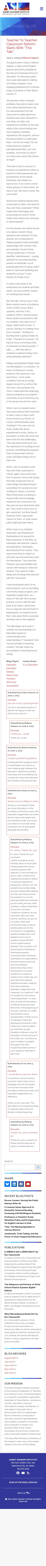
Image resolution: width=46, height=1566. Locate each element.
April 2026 (9, 1373)
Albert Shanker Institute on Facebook (17, 1473)
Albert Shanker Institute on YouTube (23, 1473)
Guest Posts (12, 675)
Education (11, 664)
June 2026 (9, 1365)
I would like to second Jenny (22, 1074)
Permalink (12, 700)
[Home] (16, 8)
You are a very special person (23, 703)
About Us (21, 1493)
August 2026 (10, 1358)
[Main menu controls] (41, 8)
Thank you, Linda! (20, 734)
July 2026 (8, 1362)
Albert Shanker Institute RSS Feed (28, 1473)
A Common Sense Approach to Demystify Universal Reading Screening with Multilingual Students (22, 1210)
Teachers (10, 678)
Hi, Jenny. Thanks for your (24, 850)
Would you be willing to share (23, 801)
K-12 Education (30, 664)
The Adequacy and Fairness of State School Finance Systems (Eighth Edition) (22, 1287)
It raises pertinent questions (22, 758)
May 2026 (8, 1369)
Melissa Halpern (30, 58)
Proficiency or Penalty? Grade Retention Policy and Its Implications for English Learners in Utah (22, 1220)
